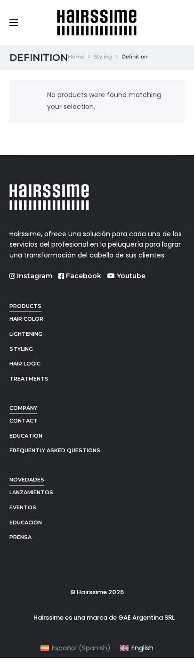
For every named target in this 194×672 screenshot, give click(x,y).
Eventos (22, 507)
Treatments (28, 378)
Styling (103, 56)
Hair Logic (24, 363)
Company (23, 408)
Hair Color (26, 318)
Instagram (33, 276)
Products (25, 306)
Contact (23, 420)
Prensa (20, 537)
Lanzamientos (31, 492)
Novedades (26, 479)
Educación (25, 522)
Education (25, 435)
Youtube (130, 276)
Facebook (82, 276)
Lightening (25, 334)
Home (76, 56)
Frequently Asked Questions (54, 450)
